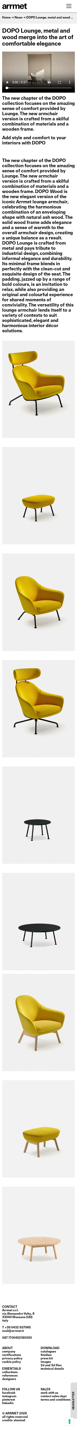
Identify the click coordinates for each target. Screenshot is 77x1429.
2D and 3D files (51, 1365)
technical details (52, 1368)
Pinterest (8, 1399)
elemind (19, 1420)
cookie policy (11, 1361)
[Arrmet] (26, 6)
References (10, 1375)
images (46, 1361)
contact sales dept (54, 1396)
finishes (46, 1355)
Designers (9, 1379)
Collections (10, 1372)
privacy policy (12, 1358)
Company (8, 1351)
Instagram (9, 1396)
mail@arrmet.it (13, 1331)
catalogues (48, 1351)
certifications (11, 1355)
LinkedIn (7, 1403)
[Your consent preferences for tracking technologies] (69, 1421)
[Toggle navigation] (69, 6)
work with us (49, 1392)
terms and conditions (55, 1399)
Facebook (8, 1392)
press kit (47, 1358)
